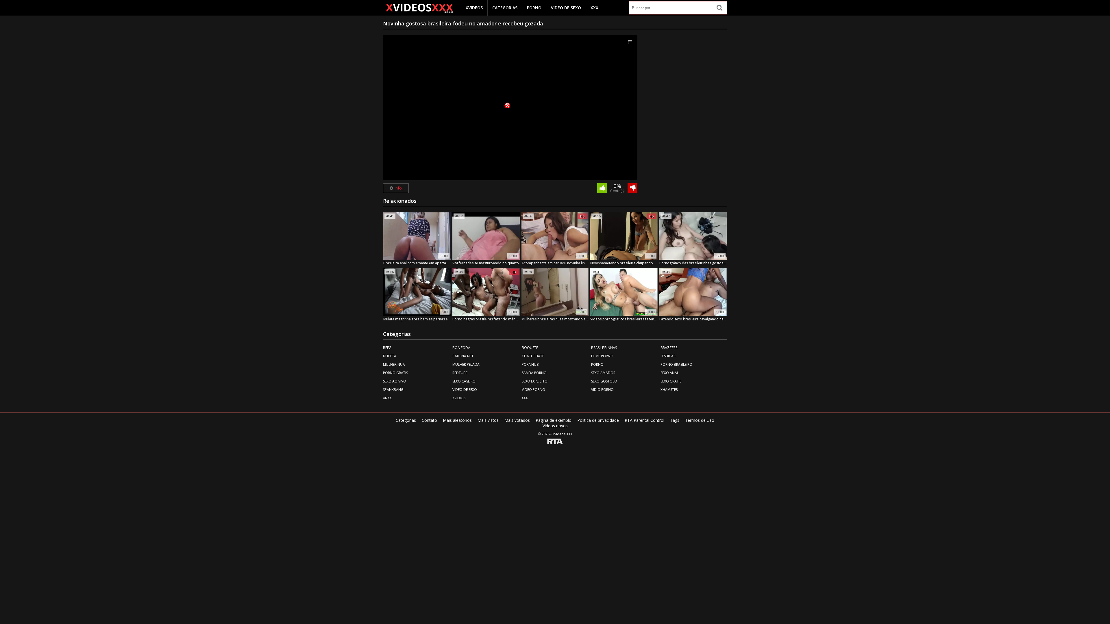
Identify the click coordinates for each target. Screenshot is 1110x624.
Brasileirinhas (604, 347)
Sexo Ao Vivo (394, 381)
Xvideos (474, 7)
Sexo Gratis (671, 381)
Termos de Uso (699, 420)
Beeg (387, 347)
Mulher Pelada (466, 364)
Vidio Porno (602, 389)
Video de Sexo (566, 7)
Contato (429, 420)
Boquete (530, 347)
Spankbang (393, 389)
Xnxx (387, 397)
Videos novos (555, 425)
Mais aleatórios (457, 420)
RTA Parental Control (644, 420)
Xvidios (458, 397)
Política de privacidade (598, 420)
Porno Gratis (395, 372)
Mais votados (517, 420)
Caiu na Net (462, 356)
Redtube (459, 372)
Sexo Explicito (534, 381)
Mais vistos (488, 420)
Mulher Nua (394, 364)
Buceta (389, 356)
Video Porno (533, 389)
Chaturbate (533, 356)
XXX (594, 7)
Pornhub (530, 364)
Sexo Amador (603, 372)
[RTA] (555, 442)
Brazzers (669, 347)
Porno (534, 7)
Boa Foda (461, 347)
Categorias (504, 7)
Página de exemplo (553, 420)
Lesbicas (668, 356)
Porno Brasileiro (676, 364)
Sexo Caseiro (464, 381)
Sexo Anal (670, 372)
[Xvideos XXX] (419, 8)
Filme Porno (602, 356)
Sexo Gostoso (604, 381)
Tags (674, 420)
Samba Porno (534, 372)
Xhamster (669, 389)
